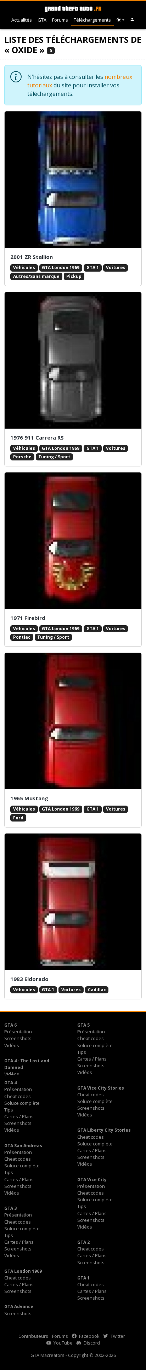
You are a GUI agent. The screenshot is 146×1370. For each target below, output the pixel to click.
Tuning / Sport (54, 457)
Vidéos (11, 1045)
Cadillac (97, 990)
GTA (42, 20)
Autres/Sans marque (36, 276)
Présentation (18, 1031)
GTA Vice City (92, 1180)
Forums (60, 20)
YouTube (62, 1343)
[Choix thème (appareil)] (120, 20)
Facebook (89, 1336)
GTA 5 (83, 1025)
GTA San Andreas (23, 1146)
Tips (81, 1052)
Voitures (115, 268)
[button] (132, 20)
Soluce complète (95, 1045)
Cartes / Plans (92, 1059)
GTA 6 (10, 1025)
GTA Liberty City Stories (104, 1130)
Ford (18, 818)
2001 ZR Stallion (31, 256)
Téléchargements (92, 20)
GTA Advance (18, 1307)
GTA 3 (10, 1208)
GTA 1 (92, 268)
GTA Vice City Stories (100, 1088)
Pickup (74, 276)
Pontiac (21, 637)
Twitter (117, 1336)
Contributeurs (33, 1336)
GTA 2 (83, 1242)
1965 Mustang (29, 798)
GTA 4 (10, 1083)
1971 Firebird (27, 617)
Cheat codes (90, 1038)
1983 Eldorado (29, 978)
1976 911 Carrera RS (37, 437)
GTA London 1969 (60, 268)
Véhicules (24, 268)
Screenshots (18, 1038)
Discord (91, 1343)
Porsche (22, 457)
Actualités (21, 20)
